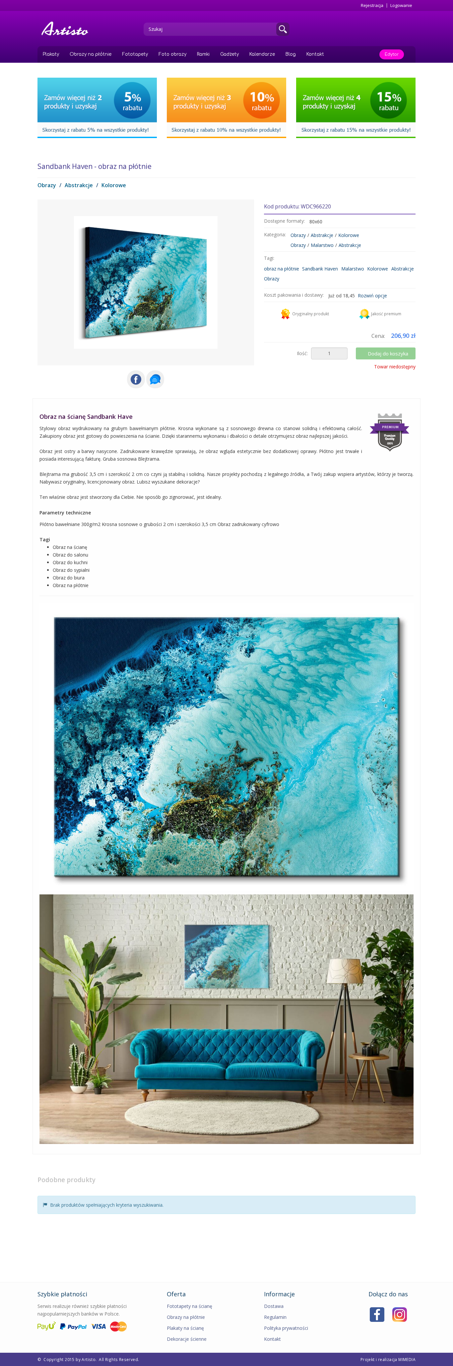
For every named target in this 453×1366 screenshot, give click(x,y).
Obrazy (46, 185)
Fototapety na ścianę (189, 1306)
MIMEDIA (407, 1359)
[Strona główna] (67, 28)
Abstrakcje (79, 185)
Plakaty (51, 54)
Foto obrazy (172, 54)
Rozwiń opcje (372, 295)
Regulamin (275, 1317)
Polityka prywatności (286, 1328)
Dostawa (274, 1306)
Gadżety (229, 54)
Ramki (203, 54)
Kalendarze (262, 54)
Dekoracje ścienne (187, 1339)
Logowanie (401, 5)
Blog (291, 54)
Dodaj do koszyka (388, 353)
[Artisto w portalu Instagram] (399, 1314)
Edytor (392, 54)
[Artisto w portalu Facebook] (377, 1314)
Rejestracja (372, 5)
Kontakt (315, 54)
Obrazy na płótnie (90, 54)
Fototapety (135, 54)
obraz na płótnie (281, 269)
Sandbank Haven (320, 269)
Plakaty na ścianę (185, 1328)
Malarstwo (322, 245)
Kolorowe (113, 185)
